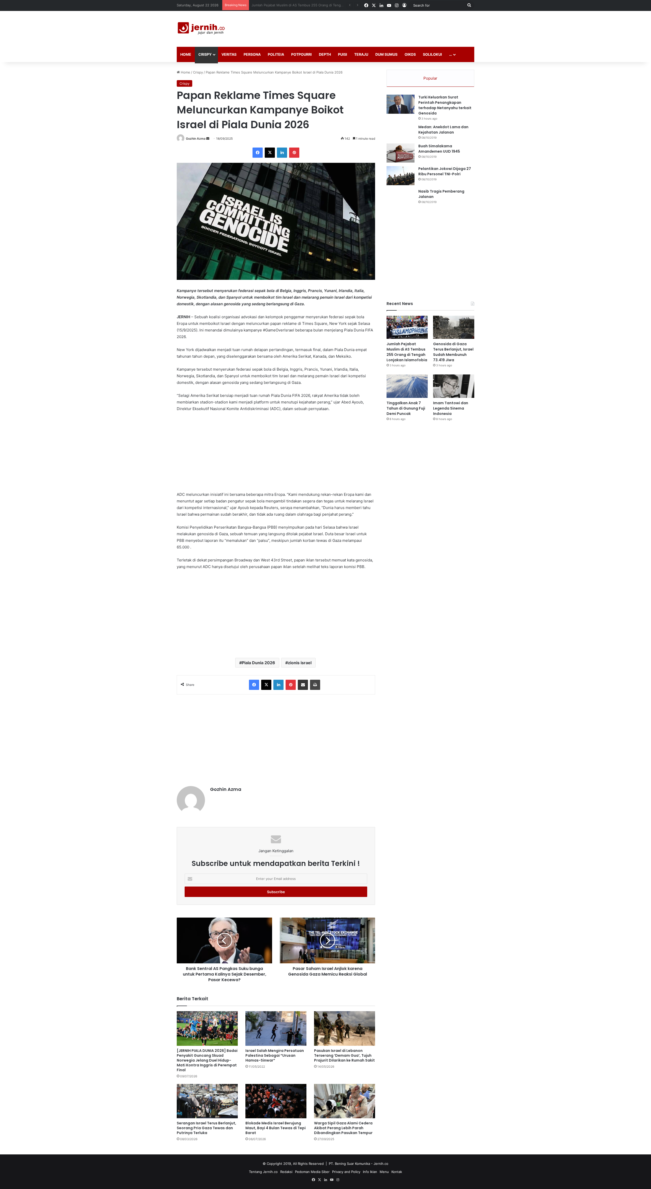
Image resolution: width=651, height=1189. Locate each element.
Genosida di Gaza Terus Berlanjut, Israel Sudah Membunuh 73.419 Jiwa (307, 5)
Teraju (361, 54)
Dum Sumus (386, 54)
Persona (252, 54)
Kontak (396, 1172)
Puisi (342, 54)
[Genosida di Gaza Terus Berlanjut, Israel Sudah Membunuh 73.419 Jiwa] (453, 327)
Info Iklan (370, 1172)
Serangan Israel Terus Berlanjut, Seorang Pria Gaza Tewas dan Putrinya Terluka (206, 1128)
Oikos (410, 54)
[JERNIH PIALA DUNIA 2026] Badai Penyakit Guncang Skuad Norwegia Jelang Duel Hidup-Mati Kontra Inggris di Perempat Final (207, 1060)
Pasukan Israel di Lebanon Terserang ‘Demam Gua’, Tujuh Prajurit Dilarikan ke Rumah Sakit (344, 1055)
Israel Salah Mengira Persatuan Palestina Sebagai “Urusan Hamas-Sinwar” (274, 1055)
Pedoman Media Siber (312, 1172)
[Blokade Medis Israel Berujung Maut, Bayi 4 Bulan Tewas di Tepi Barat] (275, 1101)
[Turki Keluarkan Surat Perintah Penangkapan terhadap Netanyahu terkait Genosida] (401, 104)
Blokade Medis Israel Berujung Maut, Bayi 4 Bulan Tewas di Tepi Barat (275, 1128)
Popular (430, 78)
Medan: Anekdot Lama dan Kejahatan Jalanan (443, 129)
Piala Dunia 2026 (258, 662)
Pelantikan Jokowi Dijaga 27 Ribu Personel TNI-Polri (444, 171)
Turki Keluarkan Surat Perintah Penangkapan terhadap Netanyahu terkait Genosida (444, 105)
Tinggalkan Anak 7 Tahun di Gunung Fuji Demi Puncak (406, 408)
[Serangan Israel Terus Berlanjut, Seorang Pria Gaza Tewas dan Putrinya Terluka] (207, 1101)
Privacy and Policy (346, 1172)
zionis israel (300, 662)
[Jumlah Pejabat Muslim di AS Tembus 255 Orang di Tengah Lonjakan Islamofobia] (407, 327)
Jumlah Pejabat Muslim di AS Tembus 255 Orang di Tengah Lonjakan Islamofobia (407, 351)
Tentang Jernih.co (263, 1172)
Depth (325, 54)
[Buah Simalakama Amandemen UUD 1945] (401, 153)
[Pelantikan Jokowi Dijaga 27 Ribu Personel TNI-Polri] (401, 175)
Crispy (205, 54)
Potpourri (301, 54)
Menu (384, 1172)
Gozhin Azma (195, 138)
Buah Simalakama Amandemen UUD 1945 (439, 148)
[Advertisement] (376, 27)
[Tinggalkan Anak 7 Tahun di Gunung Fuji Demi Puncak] (407, 386)
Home (185, 54)
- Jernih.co (379, 1164)
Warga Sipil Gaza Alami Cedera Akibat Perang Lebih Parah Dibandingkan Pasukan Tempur (343, 1128)
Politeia (276, 54)
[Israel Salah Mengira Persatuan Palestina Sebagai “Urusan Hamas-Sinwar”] (275, 1028)
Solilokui (432, 54)
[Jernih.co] (202, 29)
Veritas (228, 54)
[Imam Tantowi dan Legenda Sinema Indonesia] (453, 386)
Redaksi (286, 1172)
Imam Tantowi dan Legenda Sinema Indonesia (450, 408)
